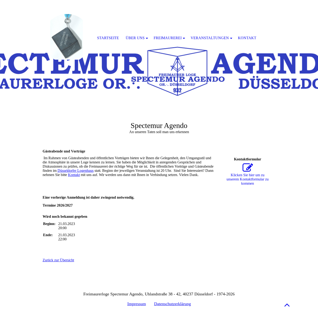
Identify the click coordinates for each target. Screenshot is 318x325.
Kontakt (74, 175)
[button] (287, 304)
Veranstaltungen (210, 38)
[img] (159, 58)
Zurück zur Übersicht (58, 260)
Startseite (108, 38)
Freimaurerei (168, 38)
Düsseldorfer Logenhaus (76, 171)
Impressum (136, 303)
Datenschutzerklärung (172, 303)
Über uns (135, 38)
